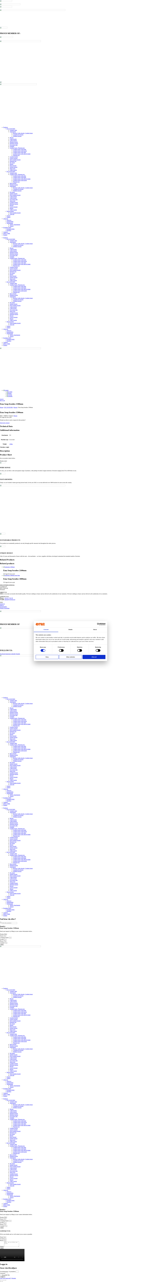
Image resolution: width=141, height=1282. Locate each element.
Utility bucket (13, 170)
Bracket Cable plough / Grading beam (23, 133)
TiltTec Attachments (15, 224)
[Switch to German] (9, 394)
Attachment (13, 131)
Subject (2, 1246)
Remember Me (6, 1275)
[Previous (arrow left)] (0, 1281)
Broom (11, 137)
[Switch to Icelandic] (9, 396)
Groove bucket (13, 158)
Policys (2, 605)
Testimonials (10, 223)
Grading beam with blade (19, 149)
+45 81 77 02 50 (8, 598)
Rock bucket (13, 165)
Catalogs (5, 232)
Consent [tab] (46, 629)
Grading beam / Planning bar (17, 148)
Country (2, 942)
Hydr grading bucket (15, 159)
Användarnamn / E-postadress (8, 1271)
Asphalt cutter (13, 130)
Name (1, 936)
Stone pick (12, 168)
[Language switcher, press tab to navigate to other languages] (5, 390)
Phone (2, 941)
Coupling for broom (18, 134)
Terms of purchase (4, 608)
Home (1, 407)
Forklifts (12, 146)
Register (14, 1278)
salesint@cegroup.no (9, 599)
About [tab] (95, 629)
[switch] (61, 650)
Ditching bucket (14, 143)
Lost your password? (5, 1278)
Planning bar (16, 155)
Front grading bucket (15, 212)
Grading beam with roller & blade (21, 154)
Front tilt (12, 214)
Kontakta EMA (7, 227)
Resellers (9, 230)
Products (5, 127)
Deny (47, 657)
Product (2, 934)
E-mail (2, 939)
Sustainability (10, 221)
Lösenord (2, 1273)
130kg (11, 444)
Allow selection (70, 657)
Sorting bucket (13, 167)
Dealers (5, 235)
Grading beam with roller (19, 152)
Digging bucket (14, 142)
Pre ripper (12, 162)
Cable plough (13, 140)
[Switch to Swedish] (9, 392)
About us (5, 218)
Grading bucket (14, 156)
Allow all (94, 657)
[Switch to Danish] (9, 393)
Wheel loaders (10, 211)
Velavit (11, 226)
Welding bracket (17, 136)
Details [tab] (71, 629)
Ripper (11, 164)
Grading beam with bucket (20, 151)
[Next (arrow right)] (2, 1281)
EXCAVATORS (11, 128)
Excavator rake (14, 145)
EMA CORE (6, 233)
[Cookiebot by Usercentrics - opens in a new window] (98, 624)
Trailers (8, 215)
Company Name (4, 937)
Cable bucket (13, 139)
